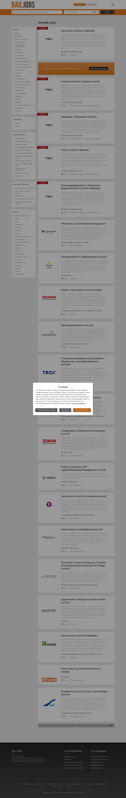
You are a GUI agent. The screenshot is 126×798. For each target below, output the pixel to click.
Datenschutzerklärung (79, 403)
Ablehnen (65, 410)
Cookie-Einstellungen (46, 410)
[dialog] (63, 399)
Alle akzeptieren (82, 410)
